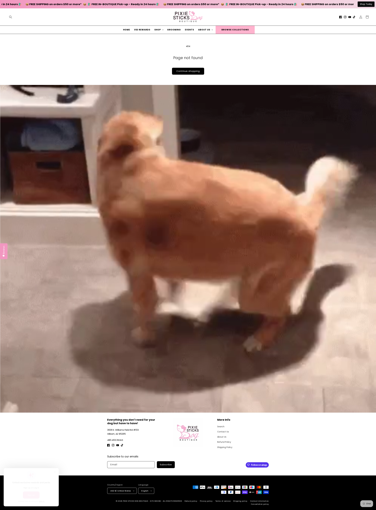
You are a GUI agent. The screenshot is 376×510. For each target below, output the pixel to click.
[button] (10, 17)
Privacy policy (206, 501)
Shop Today (366, 4)
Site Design (155, 501)
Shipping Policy (224, 447)
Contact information (259, 501)
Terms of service (223, 501)
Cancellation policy (260, 504)
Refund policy (191, 501)
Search (220, 426)
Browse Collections (235, 29)
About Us (221, 436)
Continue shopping (188, 71)
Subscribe (166, 464)
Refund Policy (224, 442)
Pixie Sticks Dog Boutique (135, 501)
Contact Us (223, 431)
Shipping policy (240, 501)
